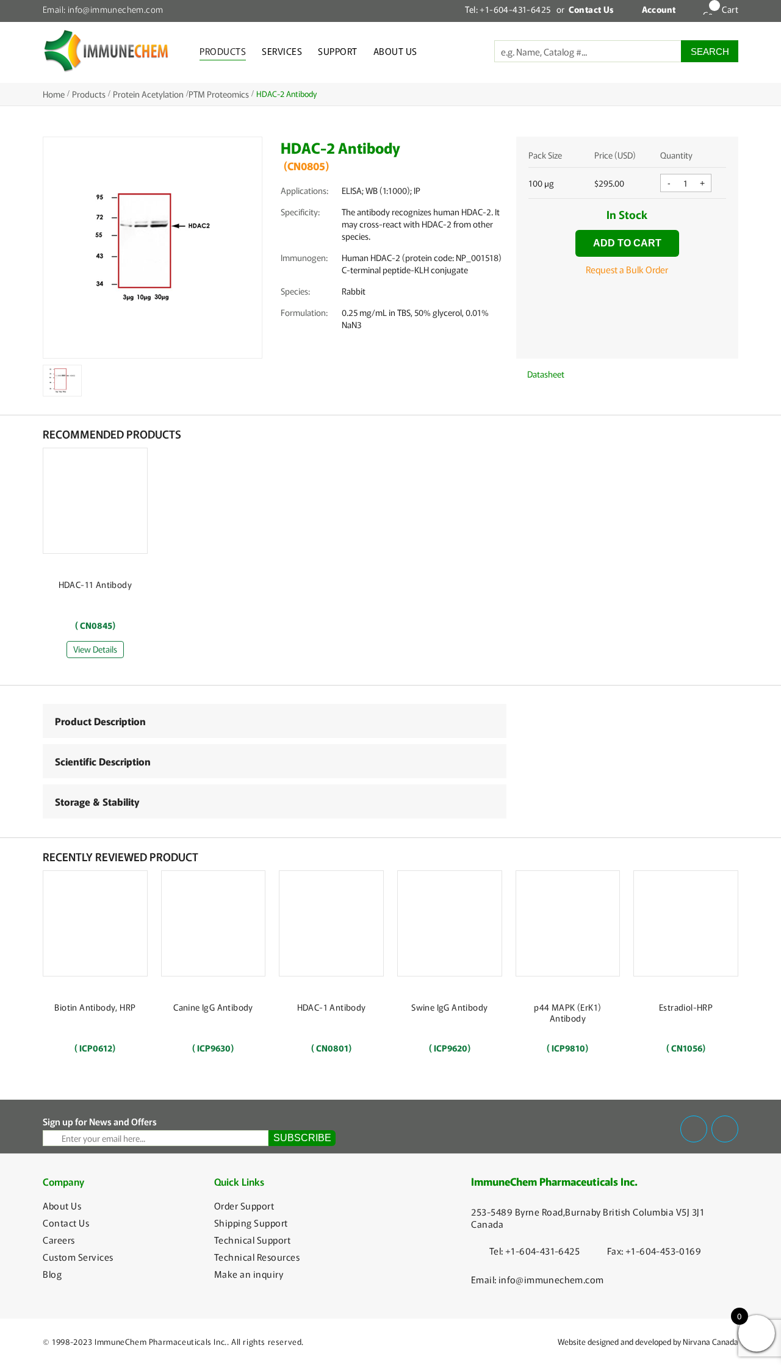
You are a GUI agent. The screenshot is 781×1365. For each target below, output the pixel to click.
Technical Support (252, 1240)
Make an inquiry (249, 1274)
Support (338, 51)
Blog (52, 1274)
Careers (59, 1240)
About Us (395, 51)
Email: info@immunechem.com (103, 9)
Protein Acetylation (148, 94)
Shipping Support (251, 1223)
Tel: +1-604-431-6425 (507, 9)
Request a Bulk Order (627, 269)
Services (282, 51)
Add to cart (627, 243)
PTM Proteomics (219, 94)
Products (223, 51)
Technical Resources (257, 1257)
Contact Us (66, 1223)
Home (54, 94)
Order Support (244, 1206)
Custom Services (78, 1257)
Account (659, 9)
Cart (730, 9)
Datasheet (544, 374)
